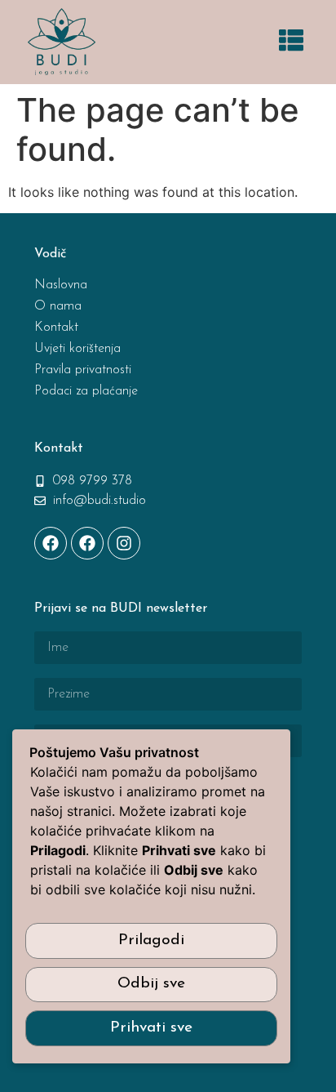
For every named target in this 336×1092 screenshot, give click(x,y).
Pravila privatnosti (82, 370)
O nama (58, 306)
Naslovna (60, 285)
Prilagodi (151, 940)
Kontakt (56, 327)
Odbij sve (151, 984)
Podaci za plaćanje (86, 391)
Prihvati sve (151, 1028)
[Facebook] (50, 543)
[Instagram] (124, 543)
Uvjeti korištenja (77, 348)
